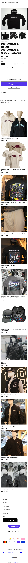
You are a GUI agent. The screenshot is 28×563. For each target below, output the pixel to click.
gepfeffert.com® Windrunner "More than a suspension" (11, 362)
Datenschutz (6, 509)
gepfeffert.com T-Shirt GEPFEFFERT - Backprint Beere (13, 170)
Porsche (18, 562)
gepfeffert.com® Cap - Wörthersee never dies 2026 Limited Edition (14, 330)
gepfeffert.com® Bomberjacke (8, 426)
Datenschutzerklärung (18, 546)
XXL (23, 64)
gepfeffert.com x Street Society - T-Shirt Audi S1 (13, 202)
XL (17, 64)
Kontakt (5, 502)
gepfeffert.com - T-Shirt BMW (8, 265)
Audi (15, 562)
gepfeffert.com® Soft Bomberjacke (9, 457)
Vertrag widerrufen (10, 520)
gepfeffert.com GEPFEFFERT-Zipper (10, 138)
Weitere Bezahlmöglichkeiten (14, 87)
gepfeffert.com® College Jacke (8, 394)
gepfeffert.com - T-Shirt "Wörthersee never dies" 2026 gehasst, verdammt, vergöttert (13, 297)
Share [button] (4, 92)
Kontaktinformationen (17, 549)
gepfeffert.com (13, 545)
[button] (3, 2)
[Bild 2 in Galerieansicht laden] (14, 35)
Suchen (5, 499)
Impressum (6, 506)
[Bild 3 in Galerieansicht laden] (22, 35)
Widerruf (5, 513)
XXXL (4, 67)
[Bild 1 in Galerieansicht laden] (5, 35)
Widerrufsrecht (9, 546)
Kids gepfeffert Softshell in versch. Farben (11, 489)
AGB (4, 516)
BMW (12, 562)
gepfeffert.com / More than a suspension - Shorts (13, 233)
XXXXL (12, 67)
